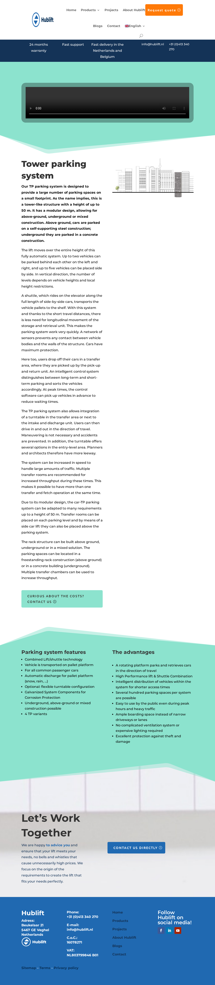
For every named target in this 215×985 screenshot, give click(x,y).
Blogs (97, 26)
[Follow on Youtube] (177, 930)
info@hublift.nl (153, 44)
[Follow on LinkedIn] (169, 930)
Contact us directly (135, 847)
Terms (44, 968)
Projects (111, 10)
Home (71, 10)
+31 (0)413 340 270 (82, 917)
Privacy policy (66, 968)
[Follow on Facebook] (161, 930)
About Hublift (134, 10)
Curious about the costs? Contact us (55, 599)
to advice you (58, 845)
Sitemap (28, 968)
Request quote (162, 10)
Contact (113, 26)
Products (88, 10)
